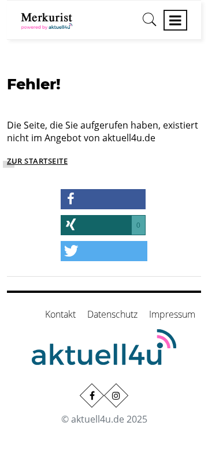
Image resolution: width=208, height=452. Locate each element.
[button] (103, 199)
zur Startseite (37, 161)
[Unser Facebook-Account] (92, 395)
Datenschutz (112, 314)
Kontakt (60, 314)
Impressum (172, 314)
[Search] (149, 23)
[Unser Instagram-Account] (116, 395)
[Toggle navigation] (175, 20)
